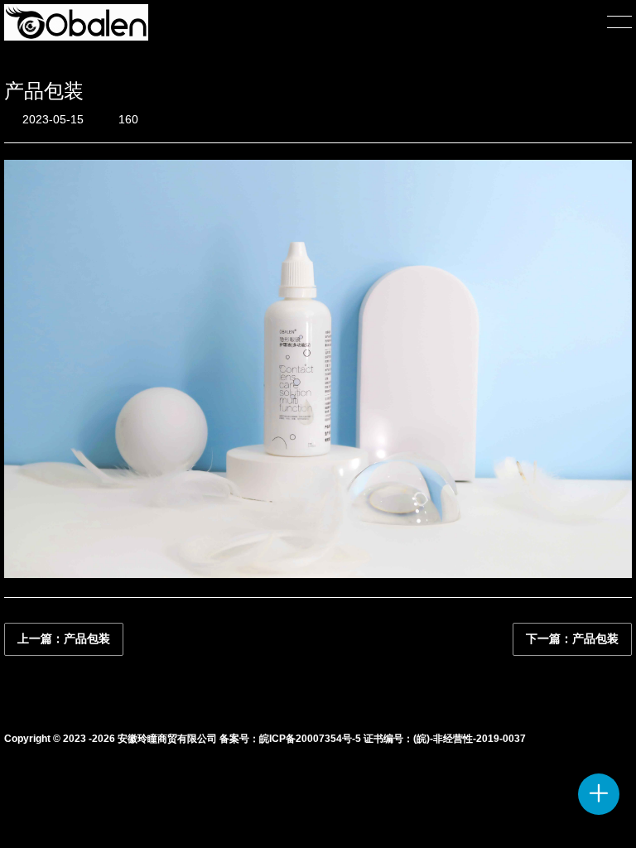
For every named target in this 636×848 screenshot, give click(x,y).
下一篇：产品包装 (572, 638)
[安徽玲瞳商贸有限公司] (76, 22)
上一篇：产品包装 (63, 638)
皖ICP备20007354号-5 (310, 738)
